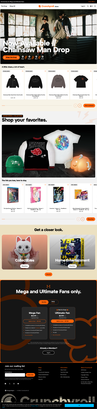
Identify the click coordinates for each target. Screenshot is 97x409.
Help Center (63, 370)
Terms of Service (85, 379)
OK (79, 405)
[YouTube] (18, 383)
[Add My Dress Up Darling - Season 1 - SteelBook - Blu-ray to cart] (45, 184)
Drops (39, 370)
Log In (83, 6)
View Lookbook (89, 105)
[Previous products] (75, 105)
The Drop (4, 6)
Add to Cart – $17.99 (62, 321)
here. (3, 407)
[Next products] (80, 105)
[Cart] (95, 6)
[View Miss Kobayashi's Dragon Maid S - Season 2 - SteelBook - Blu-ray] (81, 195)
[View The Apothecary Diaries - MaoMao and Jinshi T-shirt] (67, 140)
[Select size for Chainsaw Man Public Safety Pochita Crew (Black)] (45, 71)
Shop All (12, 6)
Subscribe (30, 375)
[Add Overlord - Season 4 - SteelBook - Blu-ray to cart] (68, 184)
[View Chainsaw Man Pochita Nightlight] (76, 161)
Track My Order (64, 372)
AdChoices (83, 370)
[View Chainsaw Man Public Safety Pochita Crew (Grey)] (58, 81)
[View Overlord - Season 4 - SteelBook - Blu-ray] (58, 195)
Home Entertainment (43, 374)
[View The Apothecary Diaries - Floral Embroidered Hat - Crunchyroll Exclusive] (15, 161)
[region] (49, 84)
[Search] (87, 6)
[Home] (49, 6)
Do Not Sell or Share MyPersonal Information (87, 382)
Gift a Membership (65, 377)
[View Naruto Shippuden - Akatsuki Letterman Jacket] (44, 155)
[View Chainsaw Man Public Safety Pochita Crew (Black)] (35, 81)
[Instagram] (14, 383)
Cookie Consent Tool (86, 372)
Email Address (8, 372)
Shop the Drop (11, 57)
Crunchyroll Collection (43, 372)
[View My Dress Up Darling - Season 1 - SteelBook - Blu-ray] (35, 195)
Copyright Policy (85, 375)
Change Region (10, 390)
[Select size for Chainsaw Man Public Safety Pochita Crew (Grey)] (68, 71)
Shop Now (91, 219)
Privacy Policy (84, 377)
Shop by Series (42, 377)
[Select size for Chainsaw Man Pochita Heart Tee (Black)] (91, 71)
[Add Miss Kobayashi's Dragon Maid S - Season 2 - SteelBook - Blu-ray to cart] (91, 184)
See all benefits (29, 335)
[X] (10, 383)
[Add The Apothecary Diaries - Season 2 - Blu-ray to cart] (22, 184)
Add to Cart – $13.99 (35, 321)
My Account (63, 374)
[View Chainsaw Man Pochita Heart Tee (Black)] (81, 81)
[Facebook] (5, 383)
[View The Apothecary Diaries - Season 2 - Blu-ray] (12, 195)
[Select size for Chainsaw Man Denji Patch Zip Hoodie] (22, 71)
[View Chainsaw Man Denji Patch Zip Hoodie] (12, 81)
